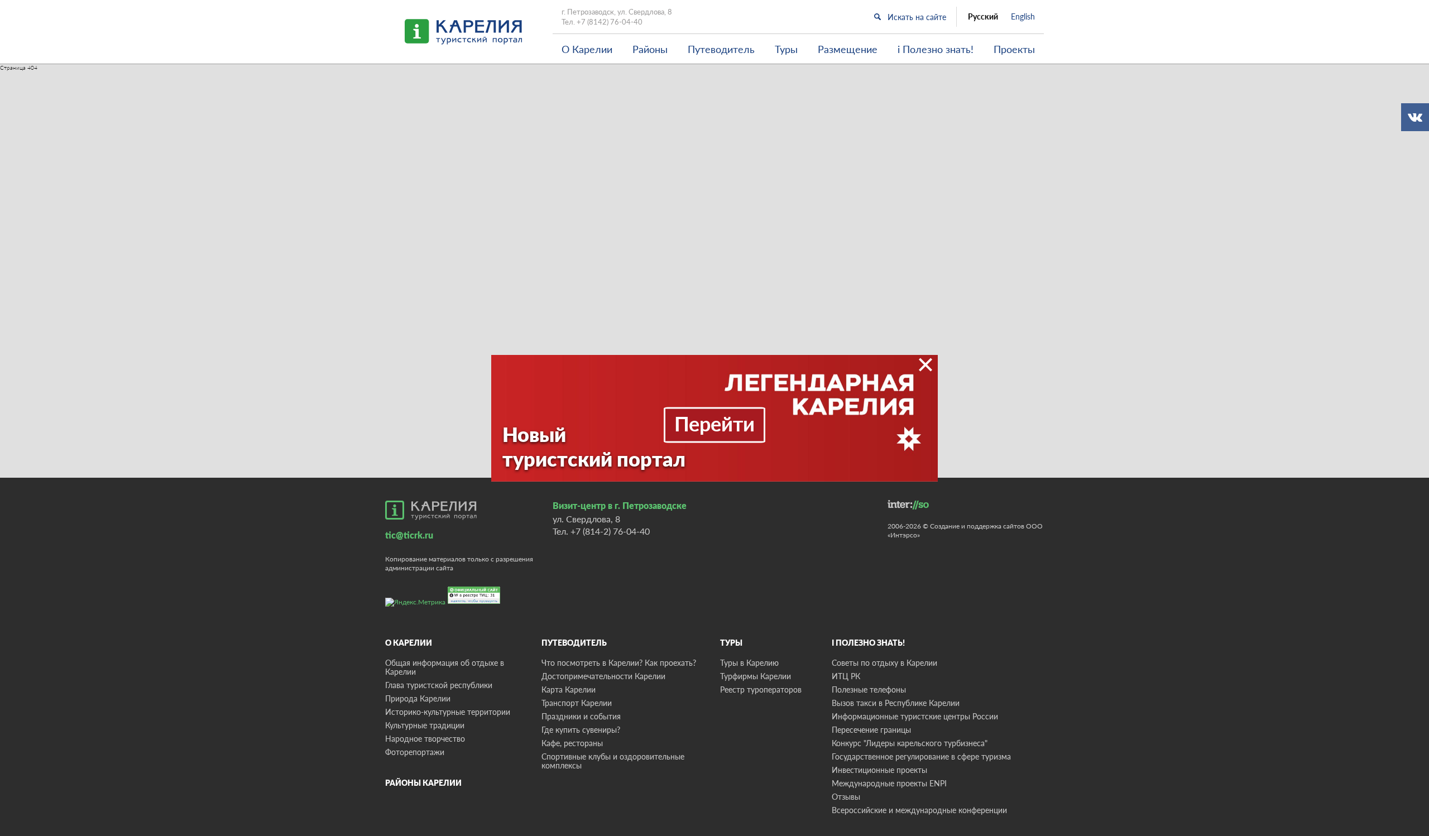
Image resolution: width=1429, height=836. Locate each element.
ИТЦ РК (846, 676)
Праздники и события (581, 716)
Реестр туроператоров (761, 689)
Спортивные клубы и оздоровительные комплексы (612, 761)
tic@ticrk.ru (409, 535)
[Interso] (908, 505)
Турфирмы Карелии (755, 676)
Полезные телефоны (869, 689)
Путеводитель (721, 49)
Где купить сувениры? (580, 729)
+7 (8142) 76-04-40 (609, 21)
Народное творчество (425, 738)
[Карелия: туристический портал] (431, 510)
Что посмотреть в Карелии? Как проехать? (618, 662)
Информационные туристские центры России (915, 716)
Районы (650, 49)
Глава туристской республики (438, 685)
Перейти (714, 423)
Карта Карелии (568, 689)
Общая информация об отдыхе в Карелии (444, 667)
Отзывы (846, 796)
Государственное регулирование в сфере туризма (921, 756)
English (1023, 17)
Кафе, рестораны (572, 743)
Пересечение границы (871, 729)
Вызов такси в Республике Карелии (896, 703)
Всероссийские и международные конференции (919, 810)
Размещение (847, 49)
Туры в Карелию (749, 662)
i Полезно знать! (936, 49)
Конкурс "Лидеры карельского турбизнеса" (909, 743)
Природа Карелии (417, 698)
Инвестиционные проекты (879, 770)
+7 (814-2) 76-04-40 (610, 531)
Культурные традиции (424, 725)
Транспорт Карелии (576, 703)
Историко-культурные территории (447, 712)
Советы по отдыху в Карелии (884, 662)
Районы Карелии (423, 782)
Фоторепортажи (414, 752)
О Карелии (587, 49)
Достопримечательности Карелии (603, 676)
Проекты (1014, 49)
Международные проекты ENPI (889, 783)
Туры (786, 49)
